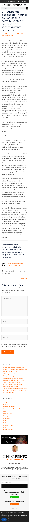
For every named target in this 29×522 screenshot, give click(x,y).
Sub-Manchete (8, 430)
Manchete (6, 418)
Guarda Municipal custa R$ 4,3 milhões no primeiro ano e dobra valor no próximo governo (13, 380)
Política (5, 427)
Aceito (4, 519)
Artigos (5, 402)
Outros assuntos (8, 423)
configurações (6, 516)
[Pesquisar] (27, 8)
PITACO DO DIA (8, 425)
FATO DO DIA (7, 413)
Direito (5, 411)
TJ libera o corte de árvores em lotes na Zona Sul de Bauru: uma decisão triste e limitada (15, 390)
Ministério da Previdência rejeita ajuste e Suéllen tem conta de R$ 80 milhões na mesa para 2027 (15, 370)
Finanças (6, 416)
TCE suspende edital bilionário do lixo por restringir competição (14, 375)
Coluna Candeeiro (9, 407)
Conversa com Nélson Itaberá (12, 409)
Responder (24, 278)
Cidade (5, 404)
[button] (25, 5)
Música (5, 420)
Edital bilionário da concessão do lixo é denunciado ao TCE (14, 385)
